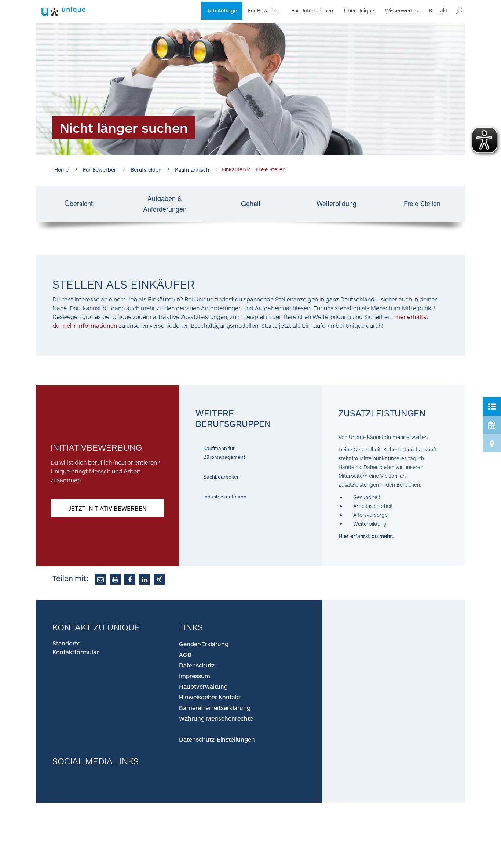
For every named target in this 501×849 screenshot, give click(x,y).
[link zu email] (100, 579)
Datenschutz (197, 665)
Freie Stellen (422, 203)
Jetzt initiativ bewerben (107, 508)
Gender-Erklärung (203, 643)
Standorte (66, 643)
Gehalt (250, 203)
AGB (185, 654)
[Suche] (459, 11)
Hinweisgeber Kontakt (210, 697)
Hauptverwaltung (203, 686)
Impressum (194, 675)
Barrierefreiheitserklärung (215, 707)
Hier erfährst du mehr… (367, 536)
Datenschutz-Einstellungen (217, 739)
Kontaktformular (75, 651)
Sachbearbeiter (221, 477)
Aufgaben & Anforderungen (165, 203)
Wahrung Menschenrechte (216, 718)
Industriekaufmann (224, 496)
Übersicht (79, 203)
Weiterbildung (336, 203)
